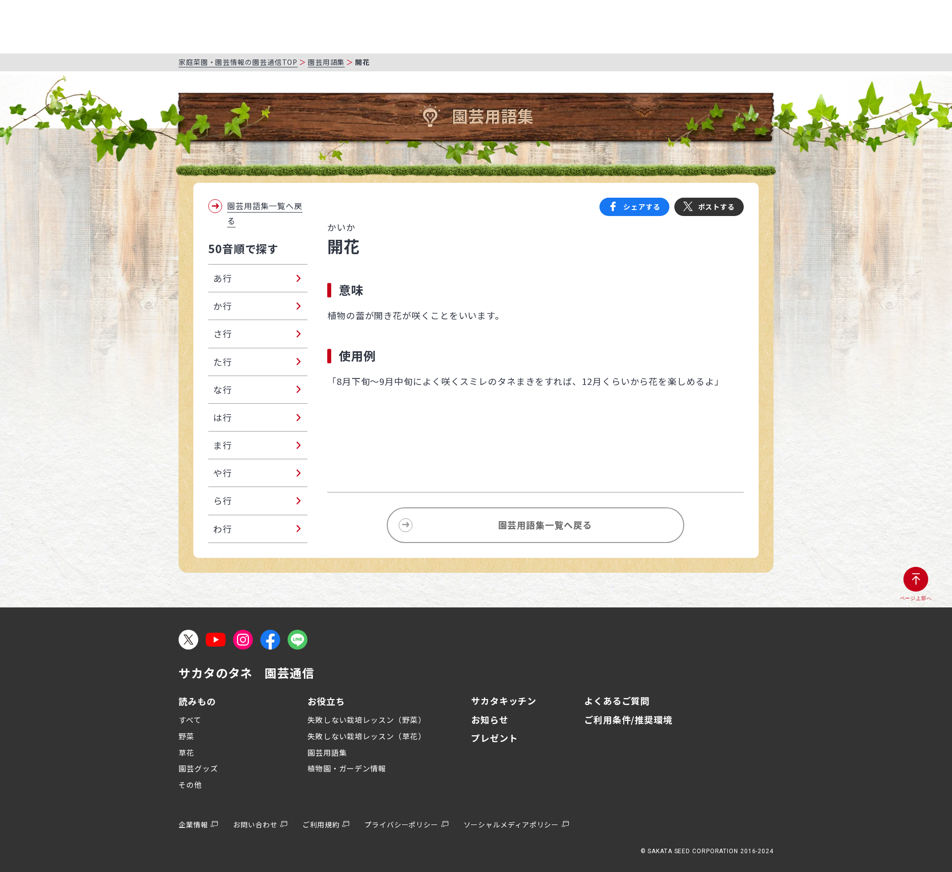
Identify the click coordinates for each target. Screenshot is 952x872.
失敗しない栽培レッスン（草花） (366, 736)
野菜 (186, 736)
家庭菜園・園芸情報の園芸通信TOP (238, 62)
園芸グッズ (198, 768)
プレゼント (494, 737)
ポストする (716, 207)
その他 (190, 784)
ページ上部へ (916, 598)
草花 (186, 752)
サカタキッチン (503, 700)
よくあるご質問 (617, 700)
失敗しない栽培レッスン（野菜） (366, 719)
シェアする (641, 207)
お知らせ (490, 719)
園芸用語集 (326, 62)
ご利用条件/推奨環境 (628, 719)
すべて (189, 719)
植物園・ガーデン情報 (346, 768)
